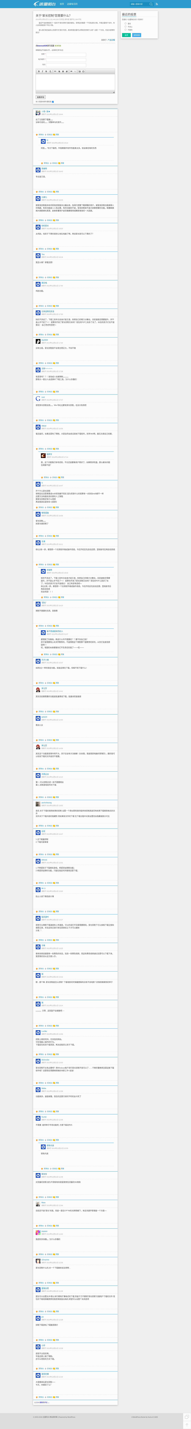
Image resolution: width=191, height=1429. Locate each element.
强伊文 (72, 19)
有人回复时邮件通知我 (43, 102)
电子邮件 (41, 59)
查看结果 (137, 35)
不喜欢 (130, 30)
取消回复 (58, 46)
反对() (49, 135)
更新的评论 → (44, 1402)
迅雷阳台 (45, 4)
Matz (43, 1203)
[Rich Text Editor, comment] (75, 82)
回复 (57, 135)
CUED (155, 1417)
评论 (78, 19)
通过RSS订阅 (157, 4)
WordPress (71, 1417)
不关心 (130, 27)
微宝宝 (44, 1174)
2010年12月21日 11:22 (44, 19)
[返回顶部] (187, 1425)
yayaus (44, 1231)
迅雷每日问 (72, 4)
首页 (62, 4)
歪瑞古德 (45, 1288)
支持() (41, 135)
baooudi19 (42, 46)
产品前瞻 (111, 40)
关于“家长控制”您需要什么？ (54, 15)
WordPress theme (139, 1417)
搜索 (151, 4)
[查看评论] (187, 1417)
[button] (39, 71)
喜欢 (129, 24)
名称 (43, 54)
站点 (43, 64)
